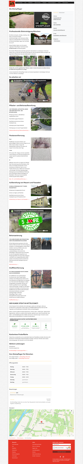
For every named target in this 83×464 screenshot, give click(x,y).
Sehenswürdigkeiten (52, 2)
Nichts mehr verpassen (58, 442)
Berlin (55, 460)
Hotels (59, 2)
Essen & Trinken (37, 2)
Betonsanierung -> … (14, 264)
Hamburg (58, 460)
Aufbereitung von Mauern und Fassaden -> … (19, 199)
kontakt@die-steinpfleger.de (59, 35)
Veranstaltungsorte (35, 450)
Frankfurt (62, 460)
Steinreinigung (20, 438)
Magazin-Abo (34, 448)
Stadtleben (30, 2)
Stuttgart (67, 460)
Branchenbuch (65, 2)
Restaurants (14, 450)
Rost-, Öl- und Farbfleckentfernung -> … (18, 179)
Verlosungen (14, 455)
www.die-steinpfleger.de (59, 30)
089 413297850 (57, 24)
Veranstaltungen (19, 2)
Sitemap (33, 452)
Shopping (44, 2)
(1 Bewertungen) (61, 12)
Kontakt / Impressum (36, 455)
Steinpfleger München (25, 356)
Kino (25, 2)
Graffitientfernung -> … (14, 299)
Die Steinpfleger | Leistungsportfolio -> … (18, 350)
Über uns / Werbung (36, 446)
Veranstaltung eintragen (36, 444)
